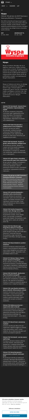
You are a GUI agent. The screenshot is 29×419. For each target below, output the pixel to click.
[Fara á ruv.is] (2, 2)
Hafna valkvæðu (14, 412)
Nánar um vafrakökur (15, 404)
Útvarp (7, 2)
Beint (3, 6)
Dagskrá (12, 6)
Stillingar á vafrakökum (14, 408)
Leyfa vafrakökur (14, 415)
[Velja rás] (7, 6)
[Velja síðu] (11, 2)
